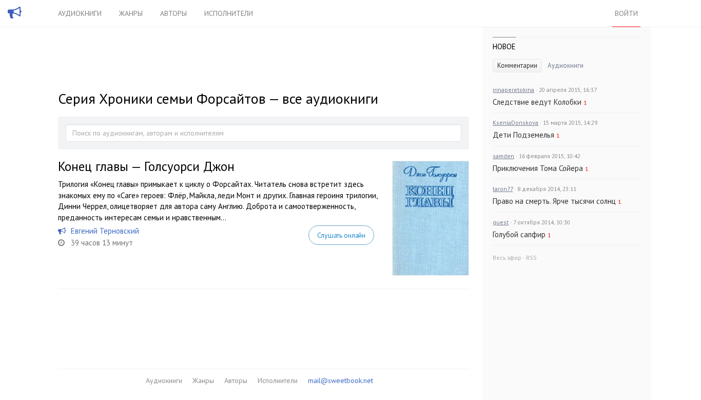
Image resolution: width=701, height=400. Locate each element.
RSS (531, 257)
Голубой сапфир (519, 234)
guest (501, 222)
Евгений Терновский (105, 231)
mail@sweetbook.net (340, 380)
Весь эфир (507, 257)
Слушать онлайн (341, 235)
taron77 (503, 189)
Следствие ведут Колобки (537, 102)
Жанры (131, 13)
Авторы (173, 13)
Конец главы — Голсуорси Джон (146, 166)
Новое (504, 46)
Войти (626, 13)
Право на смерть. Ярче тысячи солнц (554, 201)
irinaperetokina (513, 89)
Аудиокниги (80, 13)
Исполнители (228, 13)
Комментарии (517, 65)
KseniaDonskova (515, 122)
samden (503, 156)
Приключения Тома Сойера (538, 168)
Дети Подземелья (523, 135)
